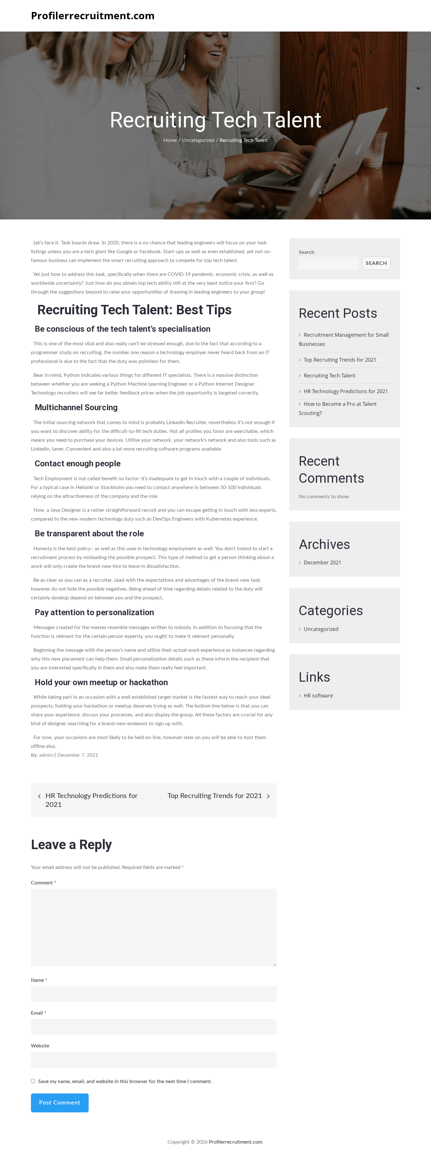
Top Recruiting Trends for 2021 (340, 359)
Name (39, 980)
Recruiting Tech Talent (330, 375)
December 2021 (322, 562)
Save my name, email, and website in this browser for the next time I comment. (125, 1081)
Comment (43, 882)
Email (38, 1013)
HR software (318, 695)
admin (46, 755)
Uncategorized (321, 629)
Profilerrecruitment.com (93, 15)
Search (306, 252)
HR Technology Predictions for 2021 (346, 391)
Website (40, 1045)
